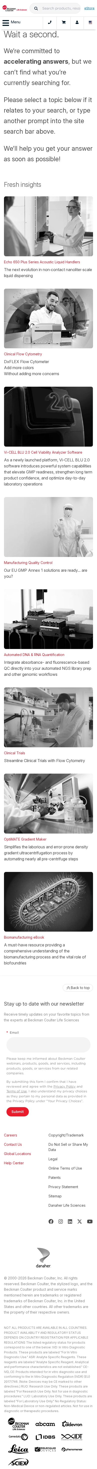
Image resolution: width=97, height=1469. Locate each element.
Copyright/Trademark (66, 1135)
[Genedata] (18, 1437)
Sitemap (55, 1196)
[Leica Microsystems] (18, 1449)
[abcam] (45, 1424)
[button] (36, 8)
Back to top (80, 988)
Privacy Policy (64, 1086)
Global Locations (17, 1154)
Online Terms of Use (65, 1168)
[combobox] (55, 8)
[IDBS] (45, 1437)
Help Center (14, 1163)
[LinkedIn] (70, 1221)
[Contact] (49, 23)
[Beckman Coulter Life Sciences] (14, 8)
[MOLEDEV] (45, 1449)
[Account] (77, 23)
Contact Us (13, 1144)
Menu (15, 22)
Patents (54, 1177)
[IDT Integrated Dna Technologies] (72, 1437)
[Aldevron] (72, 1424)
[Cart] (63, 23)
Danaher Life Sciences (67, 1205)
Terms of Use (16, 1091)
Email (12, 1032)
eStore (89, 8)
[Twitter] (79, 1221)
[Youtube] (90, 1221)
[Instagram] (60, 1221)
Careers (10, 1135)
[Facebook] (50, 1221)
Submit (17, 1112)
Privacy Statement (63, 1187)
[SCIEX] (18, 1462)
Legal (52, 1159)
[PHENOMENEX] (72, 1449)
